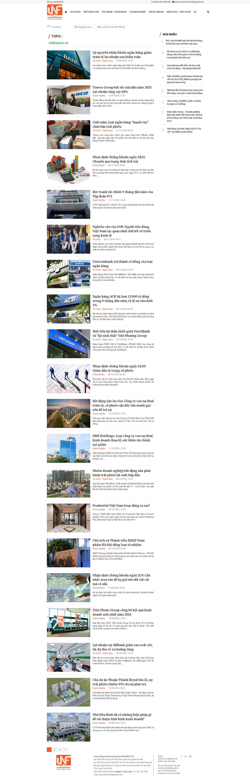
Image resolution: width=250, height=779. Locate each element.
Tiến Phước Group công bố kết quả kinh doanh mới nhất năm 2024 (122, 612)
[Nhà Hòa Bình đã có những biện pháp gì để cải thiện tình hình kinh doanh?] (68, 727)
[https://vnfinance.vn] (66, 11)
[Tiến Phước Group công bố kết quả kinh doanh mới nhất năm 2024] (68, 622)
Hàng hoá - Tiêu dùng (179, 12)
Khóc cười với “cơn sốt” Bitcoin (111, 27)
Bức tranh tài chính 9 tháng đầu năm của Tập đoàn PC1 (123, 194)
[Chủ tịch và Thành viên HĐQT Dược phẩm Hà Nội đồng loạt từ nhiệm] (68, 552)
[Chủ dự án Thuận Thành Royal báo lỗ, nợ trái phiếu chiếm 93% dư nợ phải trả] (68, 692)
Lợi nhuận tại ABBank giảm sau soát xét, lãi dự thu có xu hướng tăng (123, 647)
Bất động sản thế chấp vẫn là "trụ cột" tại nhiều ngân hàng (184, 130)
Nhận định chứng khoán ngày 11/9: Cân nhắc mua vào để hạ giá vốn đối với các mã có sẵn (121, 580)
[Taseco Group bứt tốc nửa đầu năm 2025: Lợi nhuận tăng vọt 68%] (68, 99)
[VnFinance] (54, 12)
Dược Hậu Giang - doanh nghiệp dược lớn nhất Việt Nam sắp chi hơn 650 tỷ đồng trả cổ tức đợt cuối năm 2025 (184, 116)
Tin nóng (75, 12)
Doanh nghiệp (138, 12)
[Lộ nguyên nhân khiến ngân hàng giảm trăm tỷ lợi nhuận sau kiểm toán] (68, 64)
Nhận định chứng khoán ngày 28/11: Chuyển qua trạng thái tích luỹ (119, 159)
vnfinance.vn (58, 43)
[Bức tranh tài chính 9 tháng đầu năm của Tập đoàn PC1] (68, 204)
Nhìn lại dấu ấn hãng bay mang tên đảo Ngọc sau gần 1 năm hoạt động (185, 91)
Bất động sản (91, 12)
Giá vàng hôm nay (82, 27)
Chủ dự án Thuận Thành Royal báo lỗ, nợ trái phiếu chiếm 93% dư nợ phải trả (122, 682)
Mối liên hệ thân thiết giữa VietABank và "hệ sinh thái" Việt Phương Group (121, 334)
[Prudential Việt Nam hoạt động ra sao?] (68, 518)
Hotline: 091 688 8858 (162, 2)
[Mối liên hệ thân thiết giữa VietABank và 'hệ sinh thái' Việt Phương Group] (68, 343)
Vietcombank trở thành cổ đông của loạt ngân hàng (123, 264)
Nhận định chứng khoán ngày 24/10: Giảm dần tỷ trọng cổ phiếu (119, 368)
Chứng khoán (156, 12)
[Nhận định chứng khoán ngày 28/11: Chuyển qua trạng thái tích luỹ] (68, 169)
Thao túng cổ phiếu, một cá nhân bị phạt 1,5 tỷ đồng (184, 102)
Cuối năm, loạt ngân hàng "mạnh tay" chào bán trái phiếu (121, 124)
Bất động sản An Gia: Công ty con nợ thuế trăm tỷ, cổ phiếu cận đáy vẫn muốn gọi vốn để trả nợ (123, 405)
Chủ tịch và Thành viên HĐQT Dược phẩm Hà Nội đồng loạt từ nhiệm (119, 543)
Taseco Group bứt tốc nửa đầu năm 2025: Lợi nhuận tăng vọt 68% (122, 90)
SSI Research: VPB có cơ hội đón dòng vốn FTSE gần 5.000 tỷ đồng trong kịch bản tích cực (184, 54)
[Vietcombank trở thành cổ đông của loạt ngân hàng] (68, 274)
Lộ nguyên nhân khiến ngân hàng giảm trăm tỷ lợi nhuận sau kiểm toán (122, 55)
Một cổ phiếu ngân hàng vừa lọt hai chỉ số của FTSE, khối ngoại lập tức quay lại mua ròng (185, 79)
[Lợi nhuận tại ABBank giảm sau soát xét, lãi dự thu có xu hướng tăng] (68, 657)
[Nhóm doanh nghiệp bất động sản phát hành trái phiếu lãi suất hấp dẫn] (68, 483)
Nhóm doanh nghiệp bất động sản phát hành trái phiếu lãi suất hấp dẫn (122, 473)
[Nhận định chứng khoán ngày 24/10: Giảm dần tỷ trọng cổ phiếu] (68, 378)
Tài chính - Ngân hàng (114, 12)
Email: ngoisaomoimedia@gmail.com (189, 2)
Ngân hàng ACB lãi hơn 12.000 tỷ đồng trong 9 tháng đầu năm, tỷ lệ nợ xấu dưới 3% (123, 301)
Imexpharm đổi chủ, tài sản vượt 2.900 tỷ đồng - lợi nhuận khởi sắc (184, 67)
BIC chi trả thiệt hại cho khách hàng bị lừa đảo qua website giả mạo (184, 42)
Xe (195, 12)
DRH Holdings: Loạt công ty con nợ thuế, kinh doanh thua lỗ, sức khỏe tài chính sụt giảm (123, 440)
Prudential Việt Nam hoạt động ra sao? (121, 505)
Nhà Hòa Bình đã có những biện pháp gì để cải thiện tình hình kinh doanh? (122, 717)
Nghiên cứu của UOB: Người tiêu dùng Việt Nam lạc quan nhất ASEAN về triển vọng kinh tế (122, 231)
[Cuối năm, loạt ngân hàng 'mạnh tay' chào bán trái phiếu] (68, 134)
